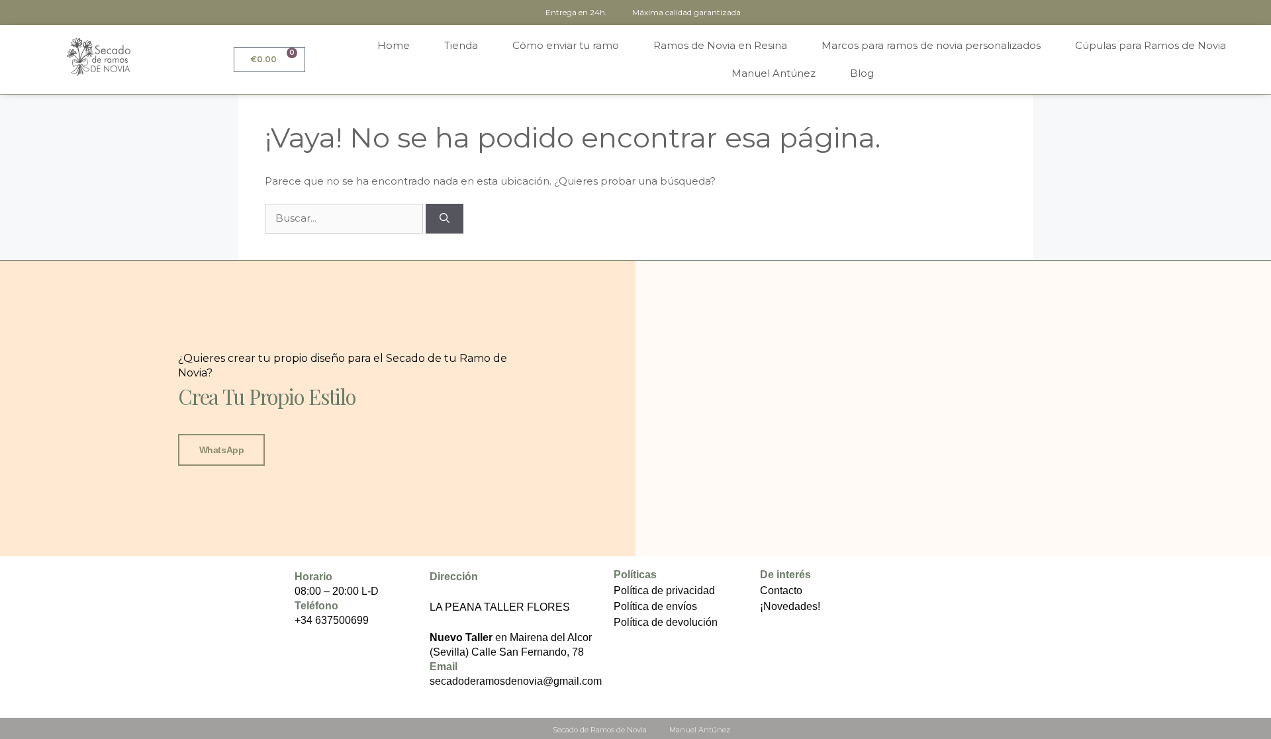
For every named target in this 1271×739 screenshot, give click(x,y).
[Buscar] (444, 219)
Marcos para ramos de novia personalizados (931, 45)
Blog (862, 73)
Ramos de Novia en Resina (720, 45)
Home (393, 45)
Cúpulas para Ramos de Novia (1150, 45)
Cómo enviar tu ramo (565, 45)
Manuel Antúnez (773, 73)
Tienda (461, 45)
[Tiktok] (276, 648)
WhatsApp (221, 450)
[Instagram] (276, 626)
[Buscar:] (345, 218)
